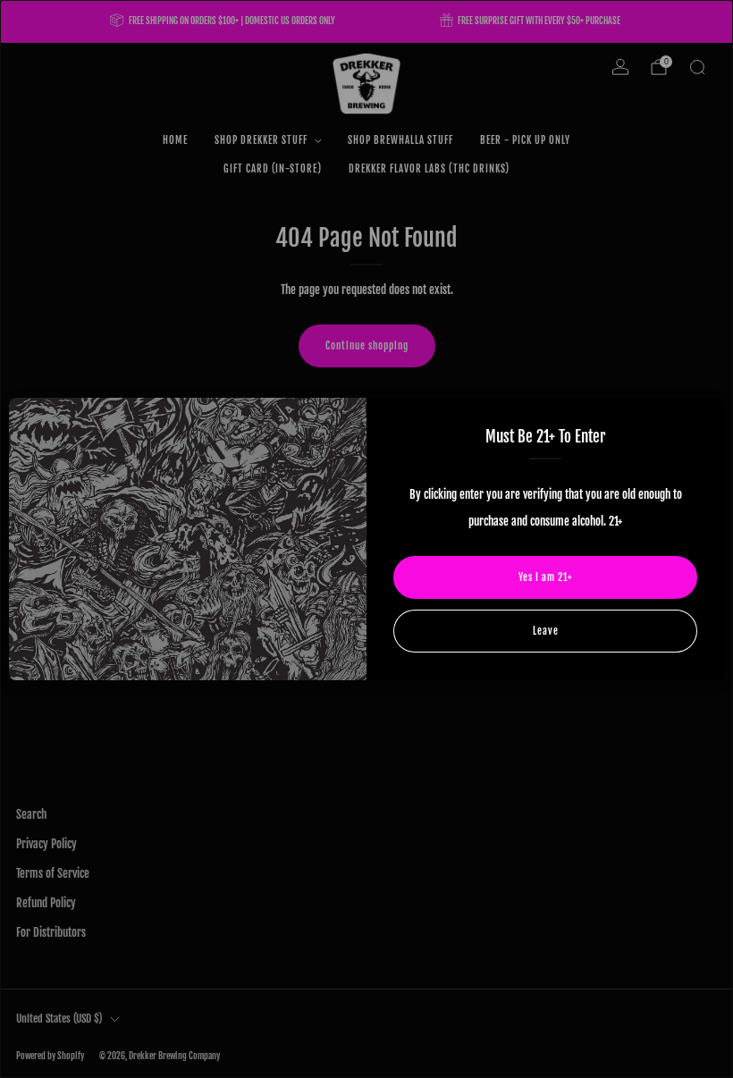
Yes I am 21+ (545, 577)
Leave (546, 631)
